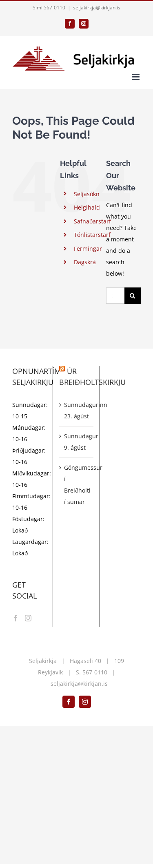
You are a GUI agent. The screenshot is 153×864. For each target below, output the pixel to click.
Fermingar (88, 248)
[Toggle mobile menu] (136, 77)
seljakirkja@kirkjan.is (96, 7)
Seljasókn (87, 194)
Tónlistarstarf (92, 235)
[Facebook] (15, 618)
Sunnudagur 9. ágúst (76, 441)
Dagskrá (85, 262)
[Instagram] (28, 618)
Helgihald (87, 207)
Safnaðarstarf (92, 221)
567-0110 (94, 672)
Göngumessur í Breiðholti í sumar (76, 485)
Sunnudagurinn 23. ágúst (76, 410)
